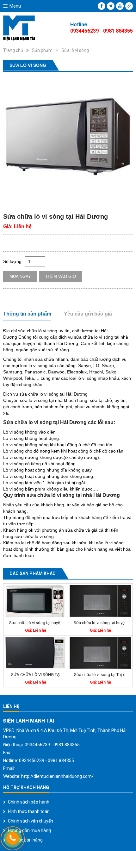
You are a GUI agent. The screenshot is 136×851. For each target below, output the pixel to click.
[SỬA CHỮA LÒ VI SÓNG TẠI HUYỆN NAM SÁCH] (35, 653)
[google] (129, 6)
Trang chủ (13, 50)
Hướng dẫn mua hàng (29, 830)
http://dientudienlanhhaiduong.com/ (57, 776)
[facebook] (101, 6)
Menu (15, 6)
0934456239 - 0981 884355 (101, 31)
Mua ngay (20, 276)
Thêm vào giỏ (60, 276)
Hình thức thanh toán (29, 811)
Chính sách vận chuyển (30, 820)
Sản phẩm (42, 50)
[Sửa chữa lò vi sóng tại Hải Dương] (68, 140)
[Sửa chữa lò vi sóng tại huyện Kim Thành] (100, 601)
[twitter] (110, 6)
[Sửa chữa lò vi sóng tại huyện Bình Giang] (35, 601)
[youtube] (120, 6)
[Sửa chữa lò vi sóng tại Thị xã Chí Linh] (100, 653)
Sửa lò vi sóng (75, 50)
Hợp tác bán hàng (25, 839)
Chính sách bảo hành (28, 801)
